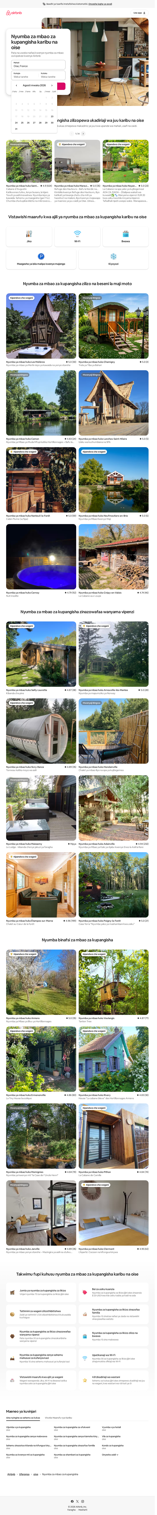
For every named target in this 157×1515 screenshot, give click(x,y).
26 (28, 122)
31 (16, 129)
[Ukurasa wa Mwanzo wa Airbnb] (14, 13)
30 (52, 122)
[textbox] (25, 77)
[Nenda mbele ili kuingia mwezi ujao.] (52, 85)
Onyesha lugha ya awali (100, 4)
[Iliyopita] (71, 133)
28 (40, 122)
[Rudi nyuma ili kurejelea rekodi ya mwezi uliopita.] (16, 85)
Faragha (71, 1509)
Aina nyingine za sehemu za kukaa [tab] (23, 1417)
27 (34, 122)
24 (16, 122)
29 (46, 122)
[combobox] (38, 66)
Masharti (82, 1509)
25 (22, 122)
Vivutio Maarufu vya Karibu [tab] (58, 1417)
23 (52, 116)
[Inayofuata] (83, 133)
